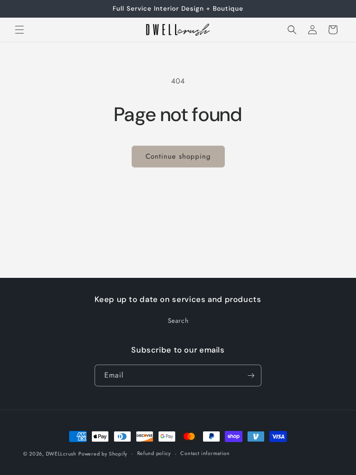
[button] (19, 29)
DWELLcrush (61, 453)
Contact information (204, 453)
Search (178, 320)
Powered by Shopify (102, 453)
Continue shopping (178, 156)
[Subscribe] (251, 375)
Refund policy (154, 453)
